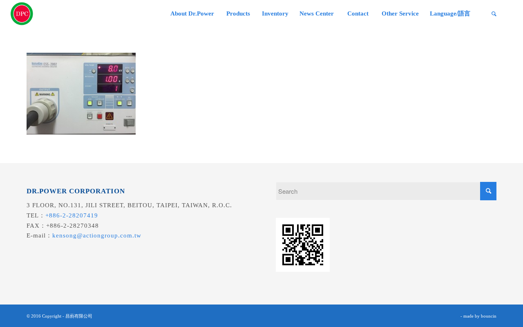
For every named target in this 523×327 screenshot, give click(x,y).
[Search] (494, 13)
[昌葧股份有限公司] (22, 13)
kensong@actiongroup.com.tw (96, 235)
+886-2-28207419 (71, 215)
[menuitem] (192, 13)
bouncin (488, 316)
